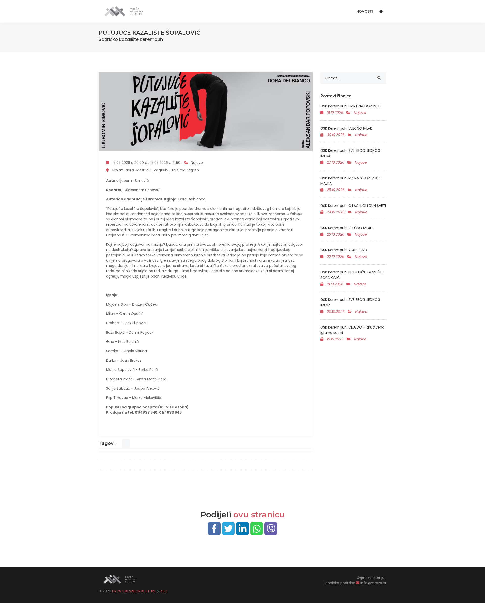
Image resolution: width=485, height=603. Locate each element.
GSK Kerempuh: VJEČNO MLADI (346, 128)
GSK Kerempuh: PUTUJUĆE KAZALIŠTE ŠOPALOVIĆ (352, 275)
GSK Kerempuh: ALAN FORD (343, 250)
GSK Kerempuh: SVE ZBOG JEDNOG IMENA (350, 153)
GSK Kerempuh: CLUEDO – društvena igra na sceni (352, 330)
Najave (197, 162)
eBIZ (163, 591)
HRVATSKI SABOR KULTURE (134, 591)
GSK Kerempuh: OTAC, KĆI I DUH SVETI (353, 205)
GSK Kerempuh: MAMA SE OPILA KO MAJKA (350, 180)
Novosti (364, 11)
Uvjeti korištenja (370, 577)
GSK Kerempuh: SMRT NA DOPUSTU (350, 106)
